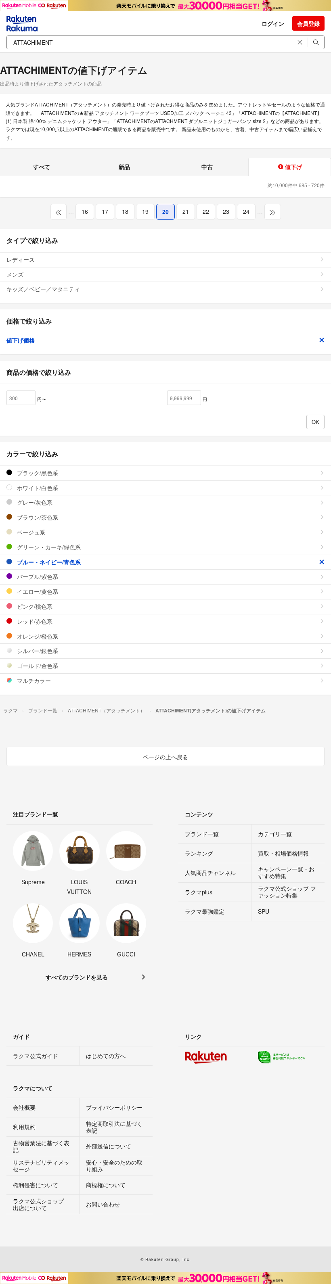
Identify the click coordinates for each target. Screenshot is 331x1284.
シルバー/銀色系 (36, 651)
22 (206, 211)
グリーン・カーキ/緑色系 (48, 547)
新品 (124, 167)
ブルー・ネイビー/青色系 (48, 562)
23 (226, 211)
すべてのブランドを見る (77, 977)
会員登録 (308, 23)
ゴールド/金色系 (36, 666)
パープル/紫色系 (36, 576)
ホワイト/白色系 (36, 488)
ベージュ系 (30, 532)
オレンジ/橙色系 (36, 636)
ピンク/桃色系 (33, 606)
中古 (207, 167)
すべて (41, 167)
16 (85, 211)
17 (105, 211)
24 (246, 211)
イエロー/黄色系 (36, 591)
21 (185, 211)
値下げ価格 (20, 340)
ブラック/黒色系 (36, 473)
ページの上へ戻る (165, 757)
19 (145, 211)
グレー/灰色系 (33, 502)
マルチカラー (33, 680)
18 (125, 211)
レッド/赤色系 (33, 621)
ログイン (273, 23)
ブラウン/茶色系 (36, 517)
